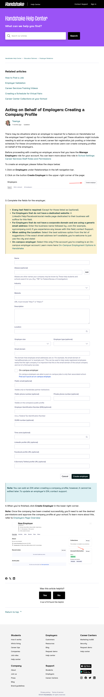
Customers (50, 640)
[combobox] (35, 36)
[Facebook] (6, 578)
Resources (50, 643)
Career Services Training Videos (21, 88)
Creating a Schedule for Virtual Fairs (23, 93)
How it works (16, 640)
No (58, 595)
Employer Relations (46, 58)
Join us (14, 674)
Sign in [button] (93, 4)
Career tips (15, 647)
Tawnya (16, 121)
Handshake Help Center (13, 58)
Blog (47, 647)
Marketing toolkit (86, 640)
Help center (16, 659)
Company (16, 666)
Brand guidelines (17, 686)
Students (16, 635)
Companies (15, 651)
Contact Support (81, 4)
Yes (45, 595)
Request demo (51, 651)
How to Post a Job (14, 78)
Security (83, 643)
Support (50, 666)
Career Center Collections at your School (26, 99)
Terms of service (57, 692)
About (13, 670)
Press (13, 678)
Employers (51, 635)
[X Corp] (10, 578)
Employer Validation (15, 83)
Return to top (12, 612)
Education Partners (30, 58)
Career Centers (86, 635)
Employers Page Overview (26, 518)
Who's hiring (16, 643)
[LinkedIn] (14, 578)
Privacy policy (45, 692)
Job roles (14, 655)
